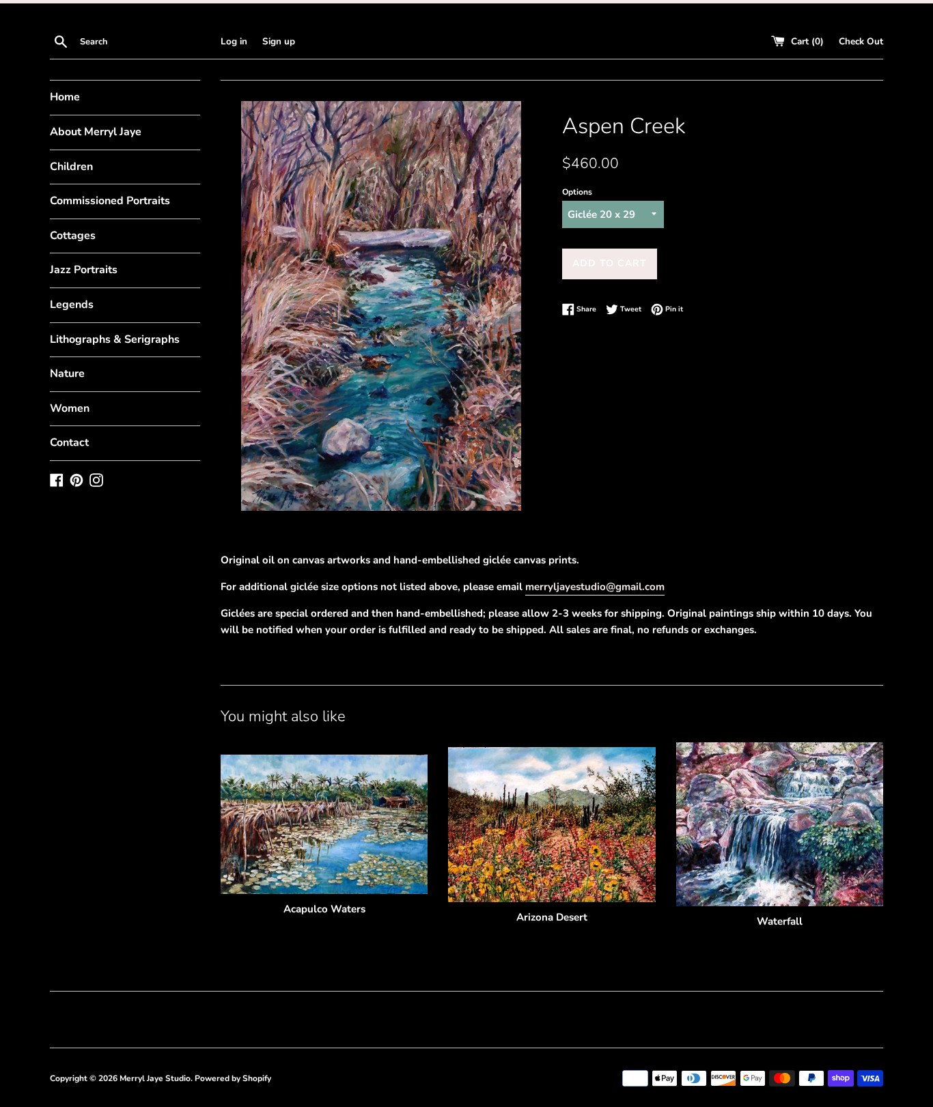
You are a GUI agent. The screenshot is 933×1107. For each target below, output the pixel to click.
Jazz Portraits (83, 269)
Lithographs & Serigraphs (115, 339)
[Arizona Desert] (551, 824)
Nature (67, 373)
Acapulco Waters (324, 909)
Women (69, 408)
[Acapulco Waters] (324, 824)
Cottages (73, 235)
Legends (72, 304)
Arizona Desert (551, 917)
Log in (234, 41)
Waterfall (780, 921)
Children (71, 166)
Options (577, 191)
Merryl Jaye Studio (155, 1078)
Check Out (861, 41)
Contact (69, 442)
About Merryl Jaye (95, 131)
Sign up (278, 41)
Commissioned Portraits (110, 200)
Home (65, 96)
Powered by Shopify (233, 1078)
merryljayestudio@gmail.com (595, 586)
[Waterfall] (779, 824)
